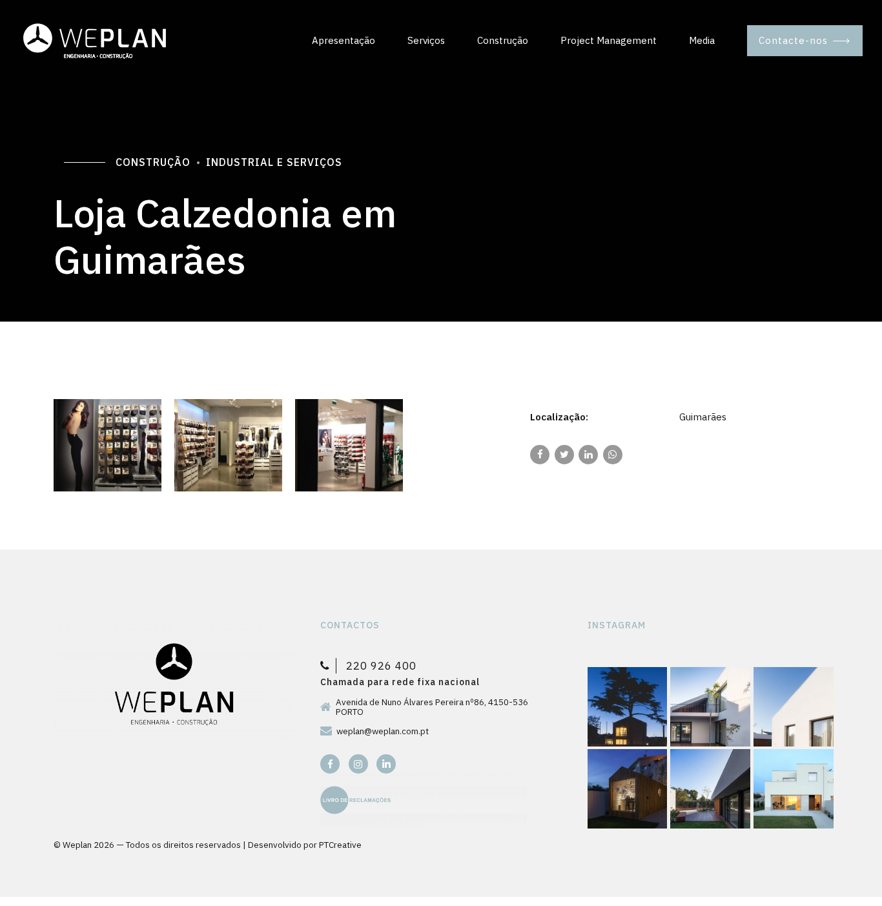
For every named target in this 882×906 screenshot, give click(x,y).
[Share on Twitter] (564, 454)
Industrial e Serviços (274, 162)
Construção (502, 40)
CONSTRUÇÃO (153, 162)
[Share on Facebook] (539, 454)
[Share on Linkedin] (588, 454)
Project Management (608, 40)
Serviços (426, 40)
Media (702, 40)
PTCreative (340, 844)
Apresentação (343, 40)
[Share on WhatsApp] (612, 454)
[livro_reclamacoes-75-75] (423, 800)
